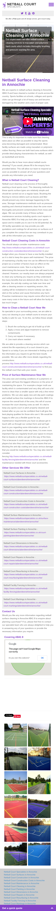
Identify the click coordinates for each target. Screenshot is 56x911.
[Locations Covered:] (3, 4)
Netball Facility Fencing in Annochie (20, 900)
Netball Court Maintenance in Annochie (21, 883)
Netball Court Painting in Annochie (19, 889)
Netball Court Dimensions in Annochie (21, 892)
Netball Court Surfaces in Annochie (19, 874)
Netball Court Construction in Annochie (21, 877)
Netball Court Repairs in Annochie (19, 895)
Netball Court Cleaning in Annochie (19, 886)
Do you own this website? (19, 658)
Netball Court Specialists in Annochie (20, 872)
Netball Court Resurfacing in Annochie (21, 898)
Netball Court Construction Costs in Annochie (24, 880)
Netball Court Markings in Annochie (20, 903)
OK (42, 658)
